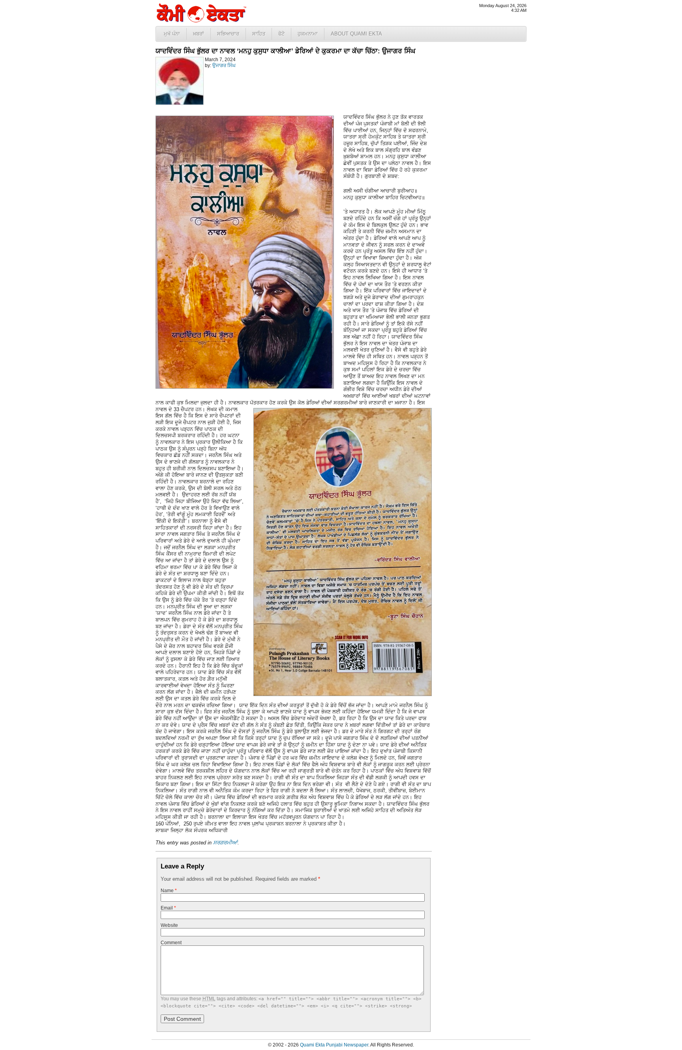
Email (168, 908)
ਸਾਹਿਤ (258, 34)
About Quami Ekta (356, 34)
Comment (171, 942)
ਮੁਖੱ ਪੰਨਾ (172, 34)
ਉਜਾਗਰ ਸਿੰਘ (224, 65)
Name (169, 890)
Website (169, 925)
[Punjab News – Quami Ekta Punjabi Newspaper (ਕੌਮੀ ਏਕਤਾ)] (201, 20)
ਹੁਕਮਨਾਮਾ (308, 34)
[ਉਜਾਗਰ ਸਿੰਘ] (180, 103)
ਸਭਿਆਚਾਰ (228, 34)
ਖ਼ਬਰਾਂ (198, 34)
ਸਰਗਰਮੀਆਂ (225, 843)
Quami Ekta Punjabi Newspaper (334, 1045)
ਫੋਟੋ (281, 34)
